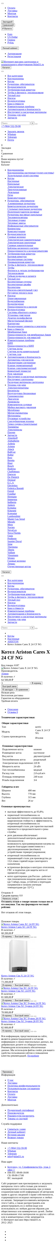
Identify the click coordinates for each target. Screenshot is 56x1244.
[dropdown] (2, 3)
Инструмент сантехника (20, 379)
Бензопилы (13, 390)
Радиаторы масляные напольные (24, 214)
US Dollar (12, 37)
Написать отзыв (9, 898)
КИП (10, 343)
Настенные (13, 181)
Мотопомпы (14, 415)
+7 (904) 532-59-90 (11, 126)
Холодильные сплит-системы (23, 175)
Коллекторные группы (19, 281)
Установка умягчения (18, 315)
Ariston (11, 446)
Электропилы (14, 429)
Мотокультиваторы (17, 413)
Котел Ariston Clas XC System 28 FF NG (22, 1021)
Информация (8, 1075)
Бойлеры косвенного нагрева (22, 248)
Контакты (12, 16)
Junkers (11, 505)
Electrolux (12, 485)
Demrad (11, 480)
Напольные (13, 184)
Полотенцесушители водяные (23, 212)
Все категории (15, 75)
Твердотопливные (17, 189)
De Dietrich (13, 477)
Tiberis (10, 549)
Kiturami (11, 510)
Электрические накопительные (24, 239)
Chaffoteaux (13, 471)
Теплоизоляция (15, 273)
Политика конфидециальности (23, 1085)
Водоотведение (15, 304)
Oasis (10, 535)
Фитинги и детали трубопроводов (25, 270)
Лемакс (11, 563)
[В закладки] (32, 937)
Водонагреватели (16, 87)
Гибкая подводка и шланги (21, 276)
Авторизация (14, 53)
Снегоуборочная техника (20, 421)
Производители (15, 1113)
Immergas (12, 499)
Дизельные (13, 192)
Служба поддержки (11, 1124)
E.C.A (10, 482)
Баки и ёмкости (15, 103)
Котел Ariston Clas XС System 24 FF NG (22, 1006)
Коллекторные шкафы (19, 284)
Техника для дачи (16, 115)
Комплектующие (16, 198)
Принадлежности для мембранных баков (29, 334)
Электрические (15, 186)
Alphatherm (13, 440)
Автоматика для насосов (20, 360)
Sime (9, 544)
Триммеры (13, 427)
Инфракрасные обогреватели (22, 225)
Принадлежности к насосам (22, 306)
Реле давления (15, 373)
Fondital (11, 494)
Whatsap (11, 134)
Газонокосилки (15, 396)
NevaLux (12, 530)
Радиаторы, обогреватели (21, 84)
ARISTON (13, 641)
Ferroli (10, 491)
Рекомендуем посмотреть (20, 1115)
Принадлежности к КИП (20, 346)
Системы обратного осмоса (22, 312)
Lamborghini (13, 516)
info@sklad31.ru (15, 1156)
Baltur (10, 454)
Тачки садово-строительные (22, 424)
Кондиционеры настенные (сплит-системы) (30, 172)
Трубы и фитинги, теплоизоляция (25, 92)
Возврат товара (15, 1137)
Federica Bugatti (15, 488)
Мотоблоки (13, 410)
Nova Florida (14, 533)
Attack (10, 449)
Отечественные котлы (19, 566)
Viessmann (12, 555)
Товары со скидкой (17, 1118)
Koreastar (12, 513)
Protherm (11, 538)
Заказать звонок (15, 131)
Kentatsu (11, 508)
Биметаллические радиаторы (22, 206)
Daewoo (11, 474)
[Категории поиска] (2, 71)
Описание (12, 709)
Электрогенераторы (18, 387)
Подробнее (33, 1055)
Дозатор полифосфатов (19, 318)
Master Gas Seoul (16, 519)
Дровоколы (13, 401)
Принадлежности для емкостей (23, 337)
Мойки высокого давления (21, 407)
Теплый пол (13, 95)
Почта (10, 140)
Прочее (11, 432)
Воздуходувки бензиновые (21, 393)
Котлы (10, 81)
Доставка (12, 10)
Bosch (10, 466)
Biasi (9, 463)
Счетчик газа (14, 354)
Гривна (11, 39)
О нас (10, 1080)
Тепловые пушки (16, 220)
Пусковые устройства (18, 418)
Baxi (9, 457)
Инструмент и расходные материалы (27, 112)
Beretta (10, 460)
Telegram (12, 137)
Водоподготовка (16, 101)
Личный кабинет (16, 1132)
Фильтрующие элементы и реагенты (26, 326)
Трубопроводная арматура (21, 89)
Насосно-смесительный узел (22, 290)
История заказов (16, 1134)
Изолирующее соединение (21, 362)
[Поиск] (36, 123)
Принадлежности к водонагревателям (27, 251)
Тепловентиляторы (17, 217)
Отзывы (12, 712)
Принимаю (7, 1072)
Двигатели (13, 399)
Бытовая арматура (17, 256)
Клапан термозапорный (20, 365)
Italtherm (11, 502)
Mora (10, 524)
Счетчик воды (15, 348)
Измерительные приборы (20, 106)
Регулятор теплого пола (20, 292)
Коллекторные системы (20, 259)
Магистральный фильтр (20, 320)
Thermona (12, 547)
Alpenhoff (12, 438)
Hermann (12, 496)
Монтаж (11, 13)
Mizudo (11, 521)
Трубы (10, 267)
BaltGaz (11, 452)
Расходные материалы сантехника (25, 382)
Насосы (11, 98)
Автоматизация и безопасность (24, 109)
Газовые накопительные (20, 245)
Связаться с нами (16, 1129)
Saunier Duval (14, 541)
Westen (11, 558)
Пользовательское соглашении (23, 1088)
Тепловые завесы (16, 223)
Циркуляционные (16, 298)
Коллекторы (13, 287)
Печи (10, 195)
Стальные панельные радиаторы (24, 209)
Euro (9, 34)
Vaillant (11, 552)
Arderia (11, 443)
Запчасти (12, 117)
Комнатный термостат (19, 371)
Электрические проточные (21, 242)
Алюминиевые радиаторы (21, 203)
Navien (11, 527)
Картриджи (13, 323)
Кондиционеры (15, 78)
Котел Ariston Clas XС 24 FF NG (18, 991)
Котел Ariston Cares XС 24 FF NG (19, 927)
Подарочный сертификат (20, 1110)
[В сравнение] (35, 937)
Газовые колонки (16, 237)
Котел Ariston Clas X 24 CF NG (17, 975)
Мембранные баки (17, 332)
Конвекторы (14, 228)
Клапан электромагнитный (21, 368)
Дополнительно (9, 1105)
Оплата (11, 8)
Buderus (11, 468)
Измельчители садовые (19, 404)
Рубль (10, 42)
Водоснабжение (15, 301)
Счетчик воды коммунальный (23, 351)
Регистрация (14, 56)
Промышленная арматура (21, 262)
